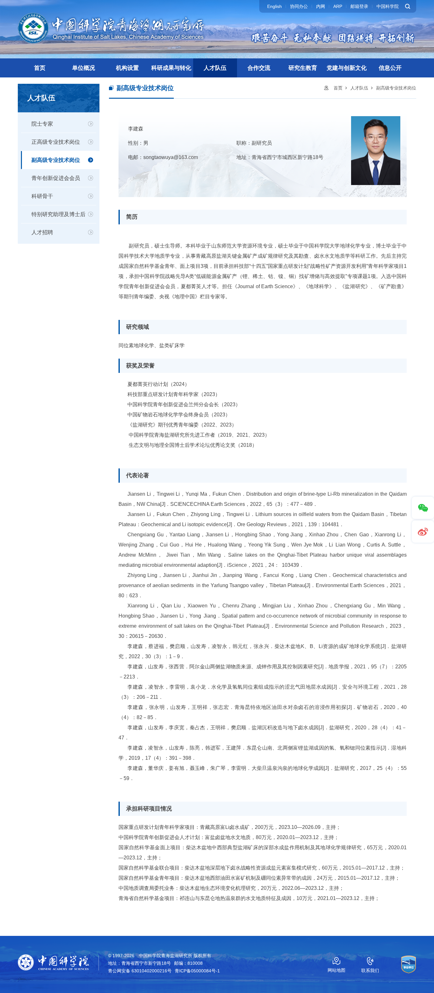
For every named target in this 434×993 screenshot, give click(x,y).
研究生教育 (302, 68)
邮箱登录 (359, 6)
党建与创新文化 (347, 68)
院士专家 (42, 124)
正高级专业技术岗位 (55, 142)
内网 (320, 6)
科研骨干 (42, 196)
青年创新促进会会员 (55, 178)
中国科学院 (387, 6)
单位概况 (83, 68)
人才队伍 (215, 68)
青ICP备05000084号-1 (197, 970)
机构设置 (127, 68)
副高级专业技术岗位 (55, 160)
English (274, 6)
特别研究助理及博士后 (58, 214)
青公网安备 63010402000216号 (140, 970)
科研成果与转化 (171, 68)
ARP (337, 6)
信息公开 (390, 68)
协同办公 (299, 6)
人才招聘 (42, 232)
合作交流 (259, 68)
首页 (39, 68)
